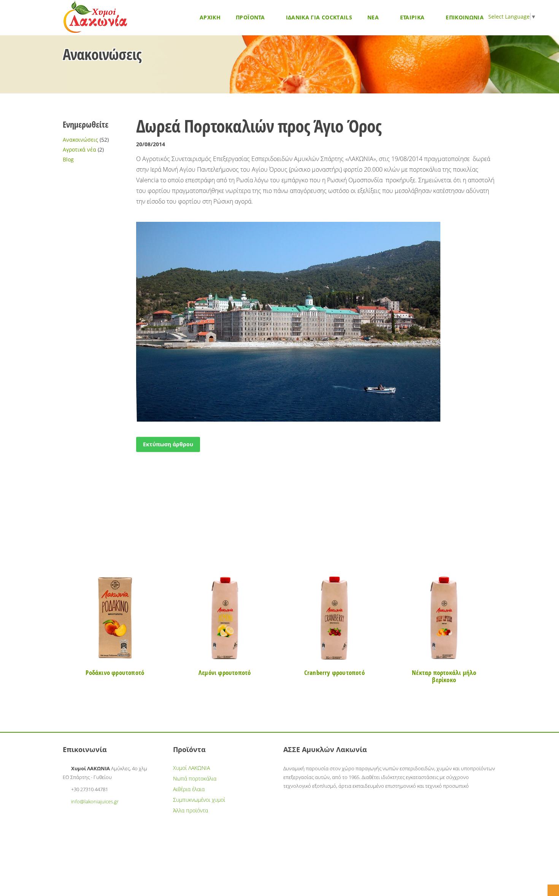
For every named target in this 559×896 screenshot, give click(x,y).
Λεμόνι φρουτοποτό (225, 672)
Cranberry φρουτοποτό (334, 672)
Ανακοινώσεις (80, 139)
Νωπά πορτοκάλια (194, 778)
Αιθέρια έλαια (189, 789)
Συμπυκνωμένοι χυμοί (199, 799)
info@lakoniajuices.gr (95, 801)
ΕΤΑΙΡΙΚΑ (413, 17)
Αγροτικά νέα (79, 149)
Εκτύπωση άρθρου (168, 444)
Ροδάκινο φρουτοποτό (115, 672)
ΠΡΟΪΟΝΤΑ (251, 17)
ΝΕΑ (373, 17)
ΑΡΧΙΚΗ (210, 17)
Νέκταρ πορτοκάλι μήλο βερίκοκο (444, 676)
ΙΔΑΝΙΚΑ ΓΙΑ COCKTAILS (319, 17)
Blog (68, 159)
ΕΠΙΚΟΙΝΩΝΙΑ (465, 17)
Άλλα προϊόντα (190, 810)
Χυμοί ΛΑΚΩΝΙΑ (191, 767)
